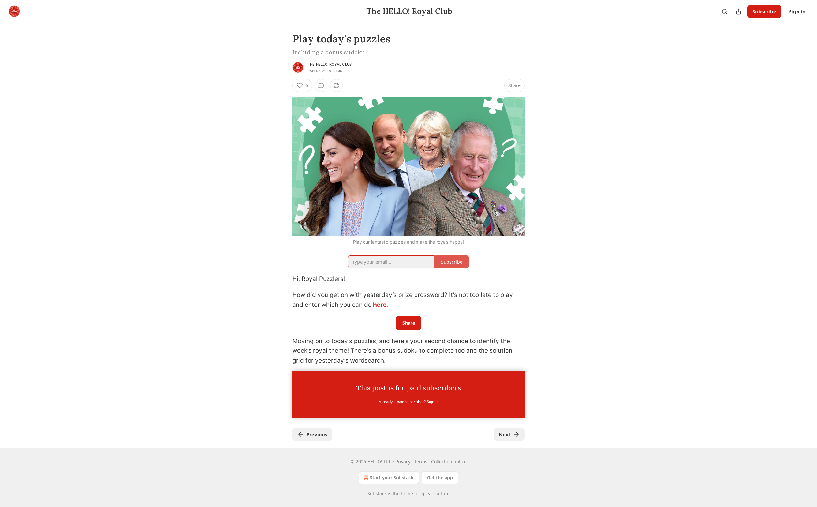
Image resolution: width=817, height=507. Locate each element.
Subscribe (764, 11)
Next (505, 434)
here (379, 304)
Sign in (797, 11)
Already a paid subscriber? (408, 402)
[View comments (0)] (321, 85)
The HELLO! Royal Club (330, 64)
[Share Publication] (738, 11)
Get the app (440, 477)
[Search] (724, 11)
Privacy (402, 462)
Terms (420, 462)
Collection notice (449, 462)
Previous (316, 434)
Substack (376, 493)
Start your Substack (392, 477)
